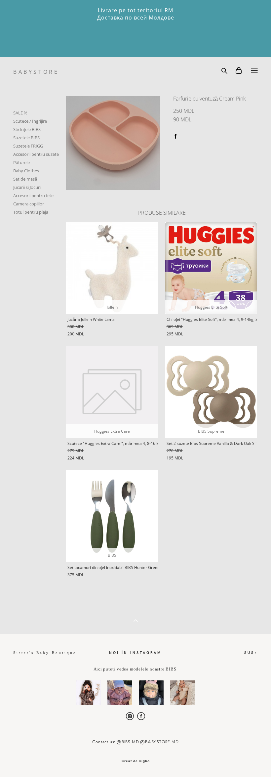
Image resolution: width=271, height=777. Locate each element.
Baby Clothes (26, 171)
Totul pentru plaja (30, 212)
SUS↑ (251, 652)
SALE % (20, 113)
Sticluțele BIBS (27, 129)
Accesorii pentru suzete (36, 154)
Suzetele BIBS (26, 138)
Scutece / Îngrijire (30, 121)
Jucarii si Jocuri (27, 187)
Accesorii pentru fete (33, 195)
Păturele (21, 162)
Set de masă (25, 179)
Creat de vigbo (136, 761)
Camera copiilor (28, 204)
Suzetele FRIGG (28, 146)
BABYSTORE (36, 71)
